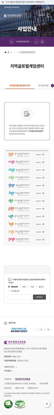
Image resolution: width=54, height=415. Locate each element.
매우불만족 (15, 291)
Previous (1, 85)
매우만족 (14, 287)
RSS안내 (8, 388)
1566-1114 (16, 356)
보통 (32, 287)
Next (52, 85)
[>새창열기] (19, 330)
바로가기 (38, 155)
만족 (24, 287)
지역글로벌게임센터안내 (19, 85)
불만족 (41, 287)
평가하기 (39, 297)
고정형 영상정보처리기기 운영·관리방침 (20, 383)
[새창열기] (8, 404)
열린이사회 (19, 388)
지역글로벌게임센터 (22, 42)
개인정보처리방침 (22, 379)
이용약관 (7, 379)
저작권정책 (43, 383)
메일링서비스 (33, 388)
